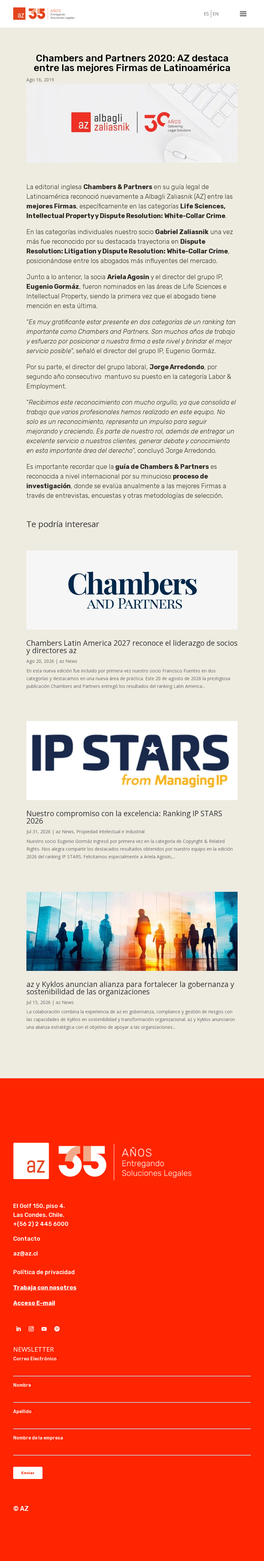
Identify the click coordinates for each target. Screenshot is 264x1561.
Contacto (26, 1238)
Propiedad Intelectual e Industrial (110, 831)
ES (206, 14)
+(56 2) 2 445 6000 (41, 1224)
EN (215, 14)
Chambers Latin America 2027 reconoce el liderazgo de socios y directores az (132, 646)
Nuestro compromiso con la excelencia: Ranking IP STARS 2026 (124, 817)
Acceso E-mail (34, 1303)
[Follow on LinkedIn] (18, 1329)
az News (68, 661)
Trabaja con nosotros (45, 1287)
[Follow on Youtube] (44, 1329)
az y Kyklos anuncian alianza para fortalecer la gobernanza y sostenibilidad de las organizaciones (130, 988)
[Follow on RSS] (57, 1329)
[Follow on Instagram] (31, 1329)
